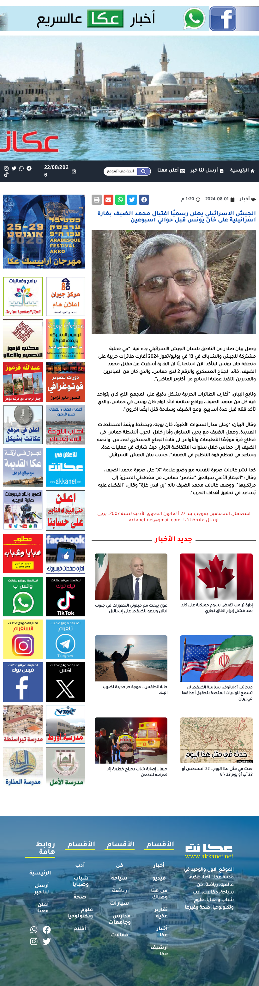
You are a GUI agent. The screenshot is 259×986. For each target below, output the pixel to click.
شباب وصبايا (80, 882)
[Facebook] (29, 168)
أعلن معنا (43, 908)
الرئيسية (40, 873)
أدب (80, 866)
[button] (144, 200)
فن (119, 866)
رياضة (119, 891)
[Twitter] (14, 168)
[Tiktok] (6, 174)
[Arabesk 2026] (44, 266)
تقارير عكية (161, 913)
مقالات (119, 935)
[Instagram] (6, 168)
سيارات (119, 904)
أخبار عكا (162, 932)
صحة (80, 897)
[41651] (129, 29)
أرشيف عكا (159, 951)
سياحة (119, 878)
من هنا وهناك (159, 894)
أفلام (80, 929)
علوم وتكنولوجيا (80, 913)
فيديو (159, 878)
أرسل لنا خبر (41, 889)
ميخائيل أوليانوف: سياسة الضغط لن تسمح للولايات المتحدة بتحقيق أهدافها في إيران (217, 693)
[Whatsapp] (21, 168)
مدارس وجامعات (119, 920)
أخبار (159, 866)
